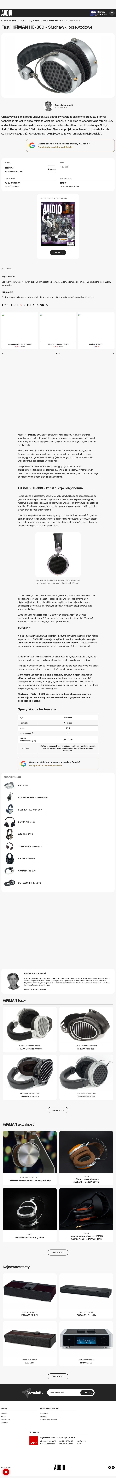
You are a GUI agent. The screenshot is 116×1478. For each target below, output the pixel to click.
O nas (3, 1416)
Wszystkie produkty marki (13, 171)
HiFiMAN (9, 167)
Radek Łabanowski (64, 105)
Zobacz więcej (58, 1110)
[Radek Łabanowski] (13, 981)
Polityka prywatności (48, 1420)
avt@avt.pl (81, 1441)
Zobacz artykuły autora (35, 989)
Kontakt (4, 1413)
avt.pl (79, 1444)
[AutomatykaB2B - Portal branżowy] (59, 1467)
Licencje (43, 1416)
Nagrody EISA (102, 13)
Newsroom (5, 1420)
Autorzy (4, 1423)
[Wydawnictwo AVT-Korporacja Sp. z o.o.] (33, 1441)
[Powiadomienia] (6, 1472)
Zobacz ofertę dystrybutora (69, 186)
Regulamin (44, 1413)
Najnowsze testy (16, 1267)
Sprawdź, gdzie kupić (12, 186)
